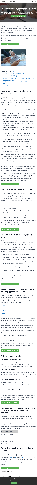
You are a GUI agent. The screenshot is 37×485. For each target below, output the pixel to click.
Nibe (3, 313)
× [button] (36, 477)
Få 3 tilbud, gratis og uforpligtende (18, 16)
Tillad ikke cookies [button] (22, 483)
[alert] (18, 481)
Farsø (3, 308)
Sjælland (22, 457)
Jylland (11, 457)
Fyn (16, 457)
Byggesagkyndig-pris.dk (8, 1)
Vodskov (4, 310)
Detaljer (29, 481)
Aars (3, 305)
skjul (13, 71)
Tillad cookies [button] (14, 483)
